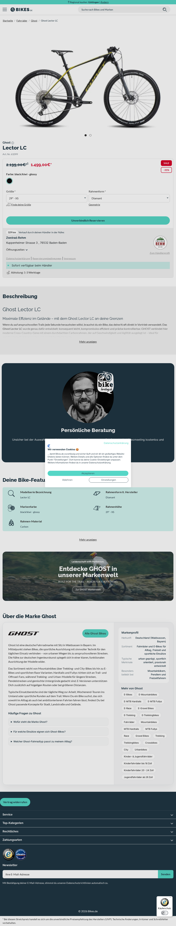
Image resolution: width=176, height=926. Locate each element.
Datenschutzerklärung (116, 443)
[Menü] (170, 898)
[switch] (164, 913)
